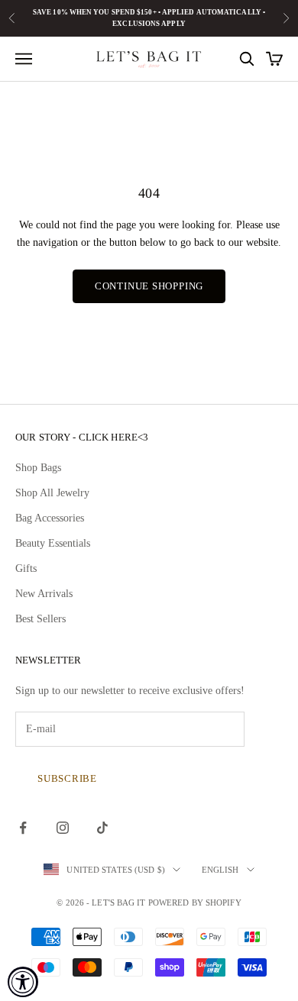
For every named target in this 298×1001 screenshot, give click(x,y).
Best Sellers (40, 619)
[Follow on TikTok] (102, 827)
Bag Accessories (49, 518)
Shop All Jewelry (52, 493)
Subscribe (67, 778)
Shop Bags (38, 467)
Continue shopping (149, 286)
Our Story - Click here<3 (81, 437)
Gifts (26, 568)
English (220, 869)
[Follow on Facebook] (23, 827)
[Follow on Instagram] (62, 827)
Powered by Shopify (194, 902)
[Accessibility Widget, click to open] (23, 982)
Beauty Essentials (52, 543)
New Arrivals (44, 593)
